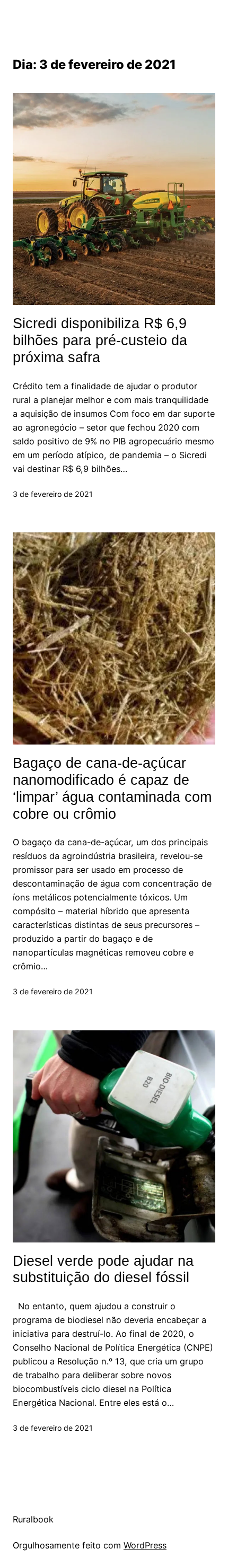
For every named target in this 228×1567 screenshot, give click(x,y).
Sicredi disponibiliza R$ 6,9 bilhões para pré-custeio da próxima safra (100, 340)
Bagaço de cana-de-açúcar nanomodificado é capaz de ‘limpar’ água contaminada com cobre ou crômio (112, 788)
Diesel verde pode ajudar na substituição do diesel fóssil (103, 1269)
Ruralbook (33, 1519)
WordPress (145, 1545)
